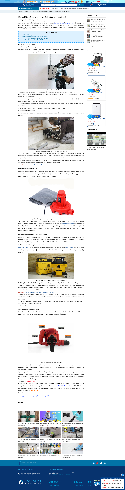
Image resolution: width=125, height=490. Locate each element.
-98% (96, 70)
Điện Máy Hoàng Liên (64, 386)
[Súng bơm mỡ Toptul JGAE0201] (96, 84)
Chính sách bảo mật (78, 482)
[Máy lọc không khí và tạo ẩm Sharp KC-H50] (96, 110)
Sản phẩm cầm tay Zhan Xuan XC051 (34, 40)
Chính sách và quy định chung (55, 481)
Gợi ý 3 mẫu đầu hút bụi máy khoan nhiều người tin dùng (37, 396)
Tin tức (89, 481)
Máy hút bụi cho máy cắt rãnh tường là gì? (32, 35)
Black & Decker (69, 247)
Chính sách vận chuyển (53, 482)
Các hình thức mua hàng (79, 484)
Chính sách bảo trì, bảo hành (55, 484)
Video (89, 484)
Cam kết (75, 481)
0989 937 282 (54, 474)
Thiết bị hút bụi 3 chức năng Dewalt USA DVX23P (36, 38)
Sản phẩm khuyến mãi (94, 47)
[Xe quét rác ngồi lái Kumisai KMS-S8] (96, 58)
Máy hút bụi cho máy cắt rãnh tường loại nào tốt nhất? (35, 36)
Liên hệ (89, 482)
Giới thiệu (90, 485)
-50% (94, 96)
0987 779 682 (60, 474)
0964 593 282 (67, 474)
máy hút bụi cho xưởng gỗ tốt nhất (33, 165)
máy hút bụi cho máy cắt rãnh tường (64, 23)
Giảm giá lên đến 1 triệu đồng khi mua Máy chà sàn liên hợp (62, 8)
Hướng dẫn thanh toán (78, 485)
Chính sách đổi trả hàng (54, 485)
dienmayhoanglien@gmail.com (115, 487)
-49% (95, 123)
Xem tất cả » (80, 408)
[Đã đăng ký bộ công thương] (99, 485)
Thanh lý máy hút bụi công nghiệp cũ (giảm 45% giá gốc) (39, 292)
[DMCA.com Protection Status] (98, 480)
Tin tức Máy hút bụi (25, 408)
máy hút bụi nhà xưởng (68, 223)
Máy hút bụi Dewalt (23, 247)
